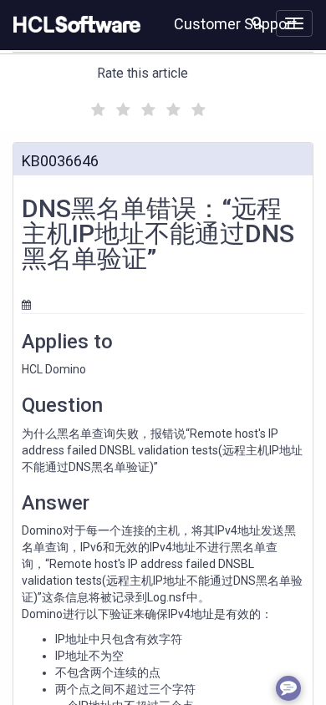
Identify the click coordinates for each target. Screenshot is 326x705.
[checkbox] (96, 105)
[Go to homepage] (73, 25)
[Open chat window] (288, 688)
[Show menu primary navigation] (294, 23)
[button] (257, 21)
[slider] (146, 107)
